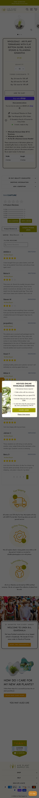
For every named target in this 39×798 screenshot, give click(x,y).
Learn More (24, 410)
